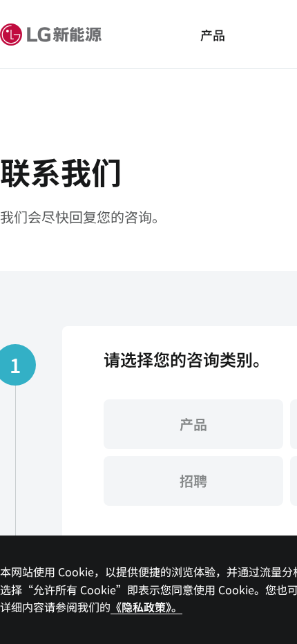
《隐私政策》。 (146, 606)
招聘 (193, 481)
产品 (212, 35)
